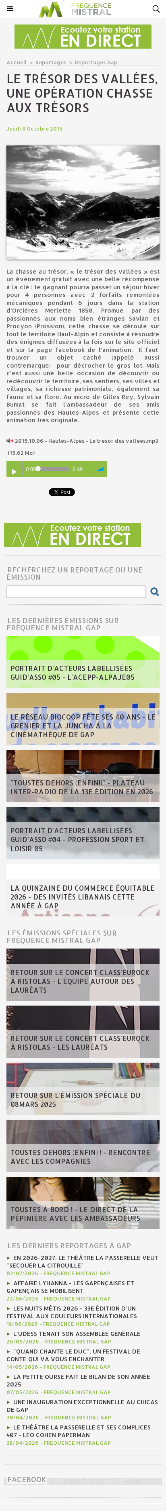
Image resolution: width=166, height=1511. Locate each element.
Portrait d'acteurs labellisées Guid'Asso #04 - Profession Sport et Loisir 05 (77, 839)
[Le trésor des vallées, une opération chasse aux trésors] (83, 148)
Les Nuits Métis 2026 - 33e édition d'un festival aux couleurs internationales (71, 1312)
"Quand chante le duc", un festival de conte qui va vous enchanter (73, 1355)
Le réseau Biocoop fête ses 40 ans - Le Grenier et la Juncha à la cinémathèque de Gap (83, 725)
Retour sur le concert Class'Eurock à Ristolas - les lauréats (80, 1042)
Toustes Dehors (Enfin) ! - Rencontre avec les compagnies (80, 1156)
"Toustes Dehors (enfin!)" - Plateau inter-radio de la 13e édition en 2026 (81, 787)
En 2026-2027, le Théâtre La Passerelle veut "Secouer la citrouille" (82, 1261)
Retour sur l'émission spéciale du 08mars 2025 (75, 1099)
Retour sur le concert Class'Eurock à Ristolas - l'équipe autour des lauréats (80, 981)
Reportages (50, 62)
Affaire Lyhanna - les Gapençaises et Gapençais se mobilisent (70, 1286)
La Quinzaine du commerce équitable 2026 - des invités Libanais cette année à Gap (82, 896)
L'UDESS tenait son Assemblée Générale (77, 1333)
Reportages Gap (96, 62)
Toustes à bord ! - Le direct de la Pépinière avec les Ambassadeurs (75, 1214)
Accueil (16, 62)
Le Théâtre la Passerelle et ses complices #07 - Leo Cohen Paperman (78, 1431)
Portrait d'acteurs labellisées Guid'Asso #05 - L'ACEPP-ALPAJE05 (72, 672)
